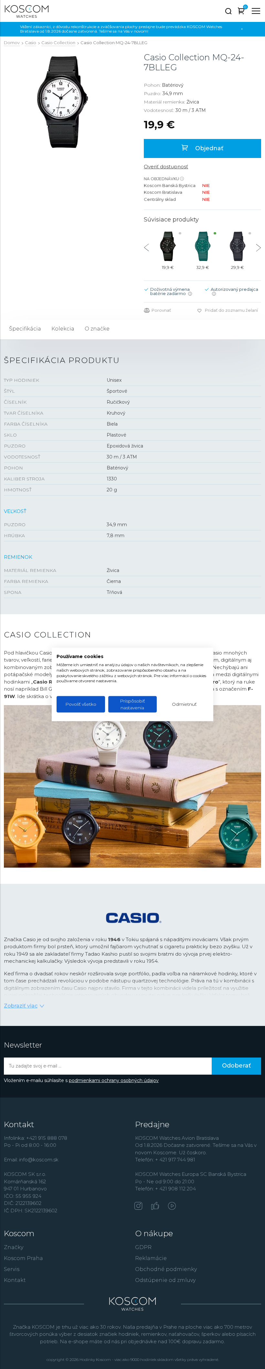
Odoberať (236, 1065)
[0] (241, 12)
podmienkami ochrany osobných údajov (114, 1080)
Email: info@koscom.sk (31, 1160)
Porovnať (161, 310)
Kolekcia (62, 329)
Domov (12, 42)
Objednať (208, 148)
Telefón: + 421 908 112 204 (165, 1189)
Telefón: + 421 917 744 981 (165, 1160)
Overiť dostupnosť (166, 166)
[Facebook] (155, 1206)
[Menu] (256, 11)
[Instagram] (138, 1206)
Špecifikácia (25, 329)
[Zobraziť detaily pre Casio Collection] (167, 246)
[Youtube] (172, 1206)
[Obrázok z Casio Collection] (62, 102)
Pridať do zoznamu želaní (231, 310)
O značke (97, 329)
